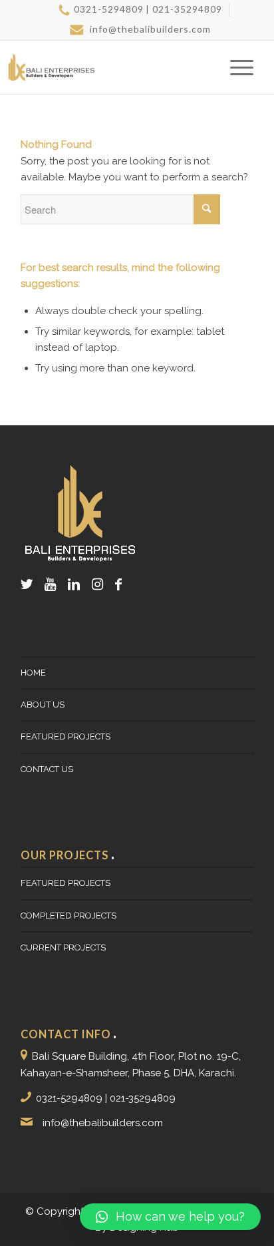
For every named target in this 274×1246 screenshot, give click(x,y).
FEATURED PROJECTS (65, 736)
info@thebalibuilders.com (149, 29)
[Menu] (235, 67)
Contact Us (47, 769)
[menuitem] (140, 10)
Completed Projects (68, 916)
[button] (170, 1216)
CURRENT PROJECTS (63, 947)
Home (33, 673)
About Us (43, 705)
